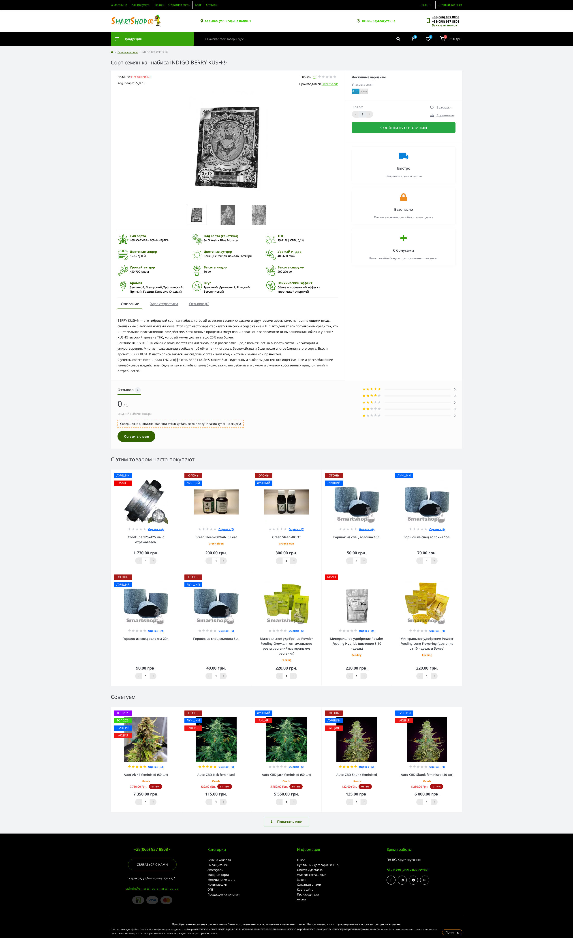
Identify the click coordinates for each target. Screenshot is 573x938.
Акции (301, 899)
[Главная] (112, 52)
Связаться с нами (152, 864)
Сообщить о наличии (403, 127)
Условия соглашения (311, 875)
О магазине (119, 5)
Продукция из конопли (223, 894)
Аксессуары (215, 870)
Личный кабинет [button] (450, 5)
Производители (308, 894)
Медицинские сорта (221, 880)
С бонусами (403, 250)
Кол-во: (358, 107)
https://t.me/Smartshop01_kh (413, 880)
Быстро (403, 168)
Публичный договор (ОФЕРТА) (318, 865)
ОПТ (210, 889)
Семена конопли (128, 52)
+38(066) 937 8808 (445, 17)
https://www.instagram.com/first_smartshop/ (402, 880)
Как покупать (141, 5)
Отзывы (211, 5)
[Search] (398, 39)
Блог (198, 5)
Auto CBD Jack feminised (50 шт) (286, 774)
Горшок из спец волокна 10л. (356, 537)
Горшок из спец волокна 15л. (427, 537)
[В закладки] (179, 473)
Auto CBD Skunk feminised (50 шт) (427, 774)
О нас (301, 860)
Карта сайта (305, 889)
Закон (159, 5)
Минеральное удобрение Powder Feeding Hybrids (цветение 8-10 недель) (356, 643)
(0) (314, 77)
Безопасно (403, 209)
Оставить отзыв (136, 436)
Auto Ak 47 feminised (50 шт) (146, 774)
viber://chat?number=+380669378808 (424, 880)
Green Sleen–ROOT (286, 537)
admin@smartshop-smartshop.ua (152, 888)
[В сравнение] (173, 473)
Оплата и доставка (310, 870)
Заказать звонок (444, 25)
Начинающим (217, 885)
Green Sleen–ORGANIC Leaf (216, 537)
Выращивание (217, 865)
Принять (452, 932)
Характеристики (164, 303)
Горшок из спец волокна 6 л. (216, 638)
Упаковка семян (363, 85)
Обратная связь (179, 5)
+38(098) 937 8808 (445, 21)
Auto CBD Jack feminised (216, 774)
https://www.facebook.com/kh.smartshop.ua (391, 880)
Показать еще (289, 821)
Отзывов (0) (199, 303)
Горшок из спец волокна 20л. (145, 638)
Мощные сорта (218, 875)
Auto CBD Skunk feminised (356, 774)
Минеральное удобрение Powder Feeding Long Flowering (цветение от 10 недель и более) (426, 643)
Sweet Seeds (330, 84)
